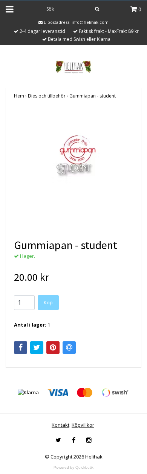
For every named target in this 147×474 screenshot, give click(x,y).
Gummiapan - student (92, 96)
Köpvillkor (83, 424)
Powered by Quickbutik (73, 467)
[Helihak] (73, 67)
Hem (19, 96)
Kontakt (60, 424)
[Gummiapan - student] (73, 169)
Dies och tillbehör (47, 96)
